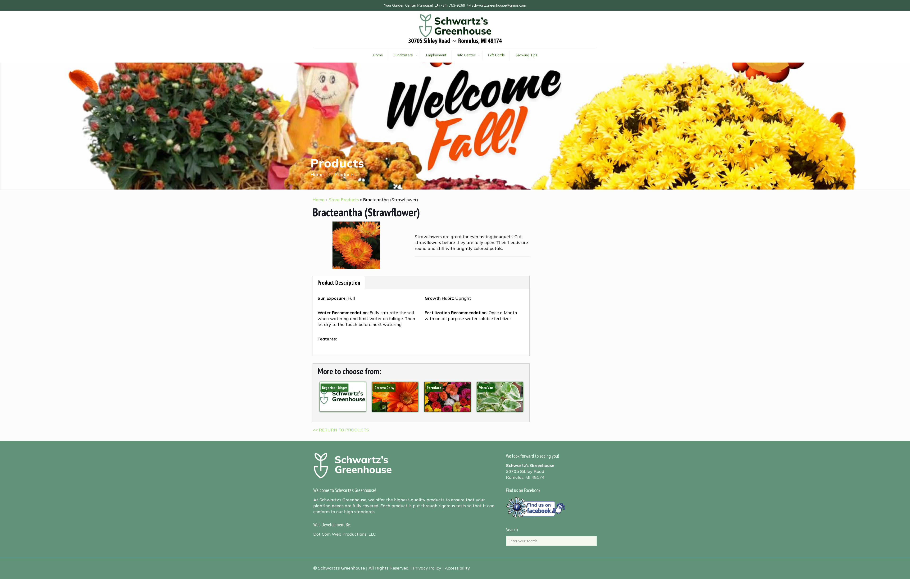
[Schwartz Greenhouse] (455, 29)
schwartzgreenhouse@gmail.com (499, 5)
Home (317, 174)
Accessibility (457, 568)
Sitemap (360, 524)
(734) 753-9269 (452, 5)
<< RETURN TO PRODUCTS (341, 430)
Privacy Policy (427, 568)
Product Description (339, 282)
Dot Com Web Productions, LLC (344, 534)
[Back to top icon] (887, 569)
